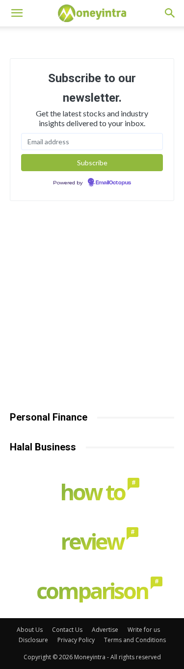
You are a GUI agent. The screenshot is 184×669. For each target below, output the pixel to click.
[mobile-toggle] (16, 13)
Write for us (144, 629)
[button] (170, 13)
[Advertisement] (92, 313)
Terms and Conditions (135, 640)
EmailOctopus (113, 182)
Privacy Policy (76, 640)
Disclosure (33, 640)
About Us (30, 629)
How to (95, 492)
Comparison (94, 590)
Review (94, 541)
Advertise (105, 629)
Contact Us (67, 629)
